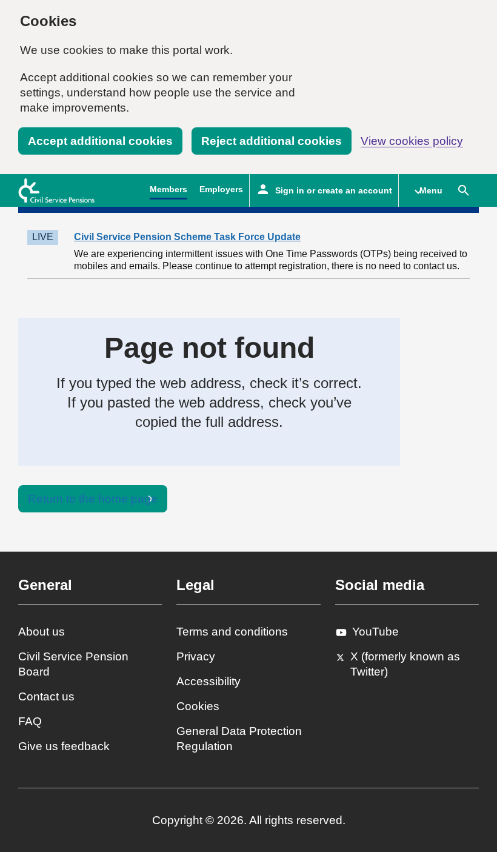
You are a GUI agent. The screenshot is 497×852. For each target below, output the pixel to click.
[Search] (464, 190)
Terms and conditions (232, 631)
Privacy (195, 656)
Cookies (197, 706)
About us (41, 631)
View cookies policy (412, 141)
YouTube (375, 631)
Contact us (46, 696)
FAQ (30, 721)
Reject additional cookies (271, 141)
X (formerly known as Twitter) (405, 664)
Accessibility (208, 681)
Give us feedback (64, 746)
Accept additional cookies (100, 141)
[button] (424, 190)
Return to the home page (93, 498)
